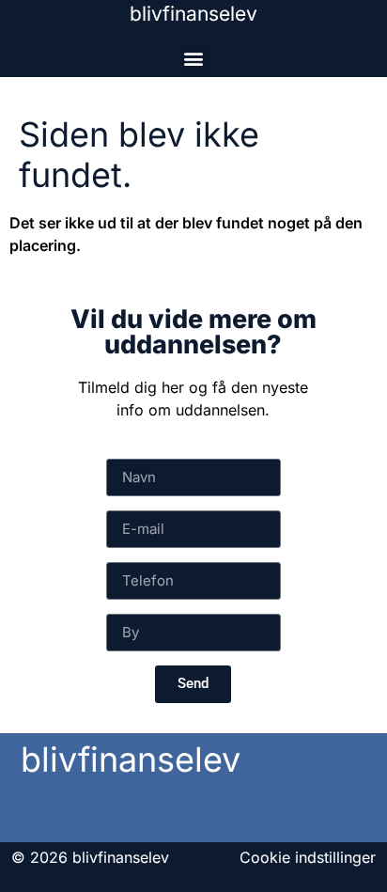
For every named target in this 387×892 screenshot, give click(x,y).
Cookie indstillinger (308, 857)
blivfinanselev (193, 13)
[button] (193, 57)
